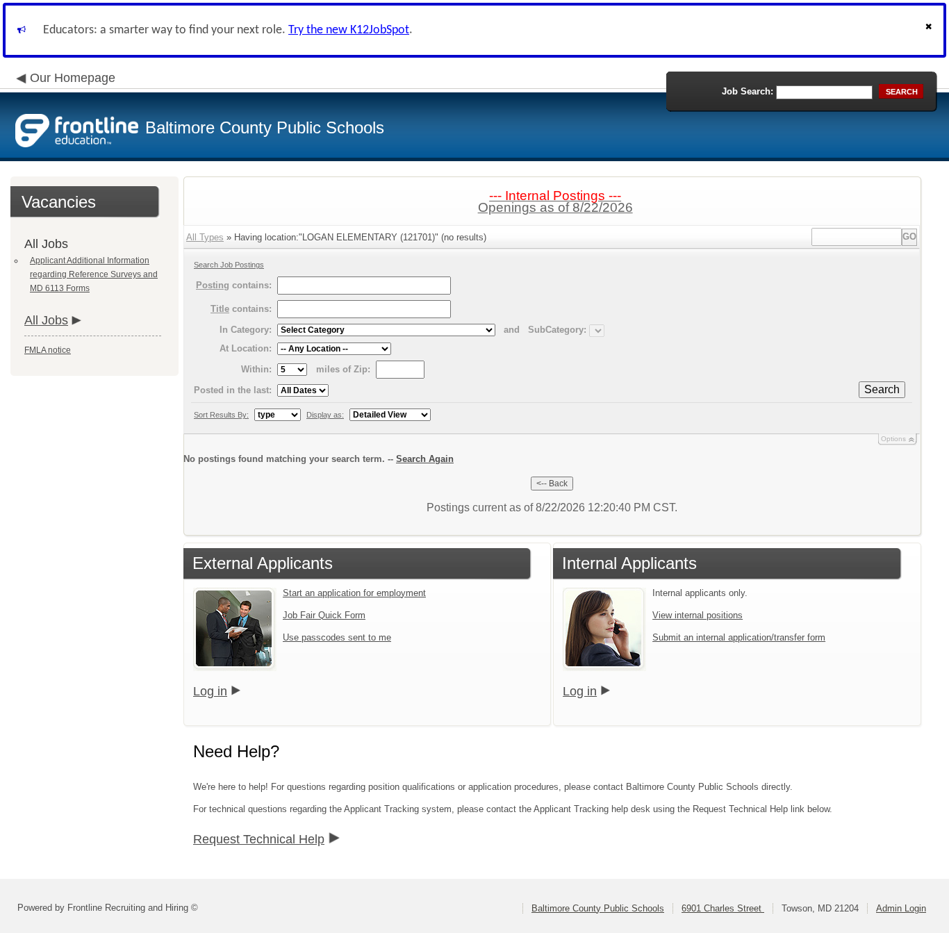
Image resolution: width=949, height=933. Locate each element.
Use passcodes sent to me (337, 637)
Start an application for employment (354, 593)
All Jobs (46, 320)
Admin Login (901, 908)
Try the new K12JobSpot (348, 30)
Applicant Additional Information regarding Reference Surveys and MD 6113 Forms (94, 274)
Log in (210, 691)
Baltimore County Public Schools (597, 908)
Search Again (425, 459)
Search (882, 389)
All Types (205, 237)
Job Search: (747, 91)
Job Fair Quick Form (324, 615)
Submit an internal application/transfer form (738, 637)
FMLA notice (47, 350)
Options (893, 439)
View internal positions (697, 615)
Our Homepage (72, 78)
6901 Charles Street (723, 908)
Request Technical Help (258, 839)
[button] (930, 30)
